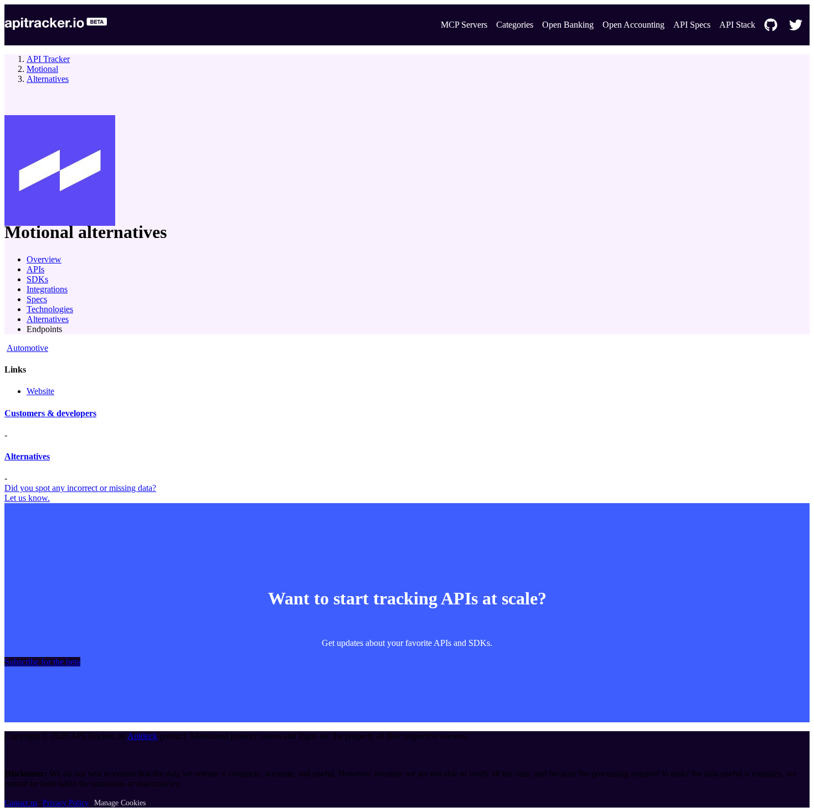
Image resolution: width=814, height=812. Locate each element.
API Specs (691, 24)
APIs (35, 269)
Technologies (50, 309)
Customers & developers (50, 413)
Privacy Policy (66, 803)
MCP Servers (464, 24)
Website (40, 391)
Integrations (47, 289)
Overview (44, 259)
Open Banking (568, 24)
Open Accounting (633, 24)
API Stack (737, 24)
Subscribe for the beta (42, 661)
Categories (514, 24)
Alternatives (48, 79)
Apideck (142, 736)
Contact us (20, 803)
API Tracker (48, 59)
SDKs (37, 279)
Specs (37, 299)
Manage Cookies (120, 803)
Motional (42, 69)
